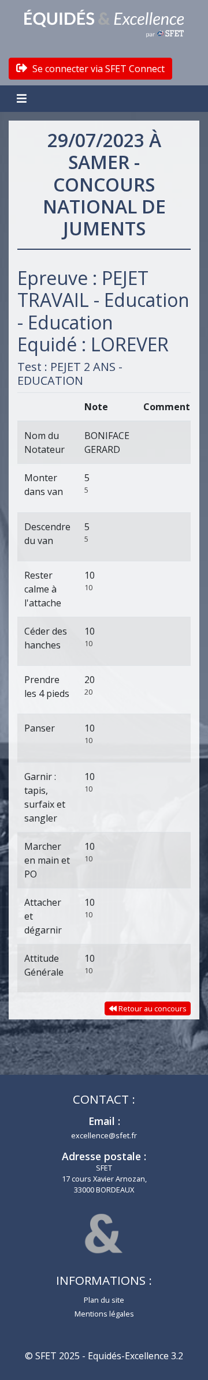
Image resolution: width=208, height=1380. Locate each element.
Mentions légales (104, 1313)
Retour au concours (152, 1008)
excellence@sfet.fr (104, 1135)
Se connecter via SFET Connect (97, 68)
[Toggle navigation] (23, 98)
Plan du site (104, 1300)
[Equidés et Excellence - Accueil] (104, 23)
